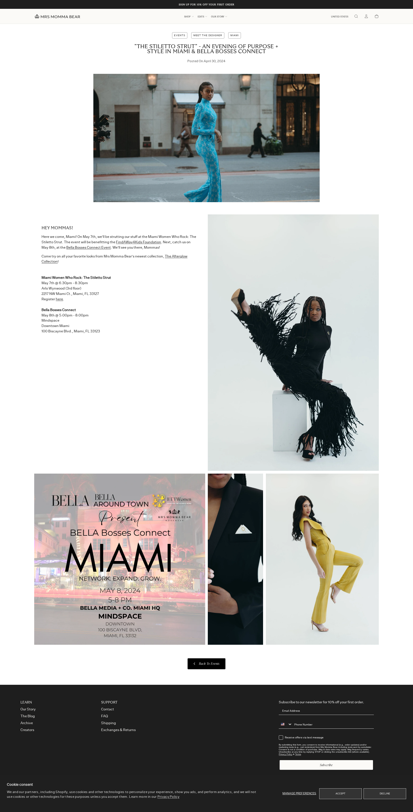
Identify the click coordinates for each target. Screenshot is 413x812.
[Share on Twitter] (337, 76)
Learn (26, 702)
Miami (234, 35)
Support (109, 702)
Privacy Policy (168, 796)
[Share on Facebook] (337, 104)
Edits (201, 16)
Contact (107, 709)
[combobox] (285, 724)
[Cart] (376, 16)
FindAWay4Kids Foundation (138, 242)
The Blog (27, 716)
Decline (385, 793)
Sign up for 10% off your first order (206, 4)
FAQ (104, 716)
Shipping (108, 723)
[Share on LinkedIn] (337, 95)
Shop (187, 16)
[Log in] (366, 16)
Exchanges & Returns (118, 730)
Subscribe (326, 765)
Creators (27, 730)
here (59, 299)
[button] (339, 17)
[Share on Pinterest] (337, 86)
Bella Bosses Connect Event (88, 247)
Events (179, 35)
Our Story (217, 16)
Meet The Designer (207, 35)
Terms (298, 754)
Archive (26, 723)
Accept (341, 793)
